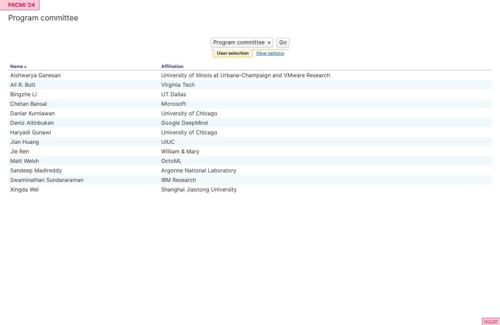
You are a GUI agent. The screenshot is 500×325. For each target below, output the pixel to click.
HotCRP (491, 321)
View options (270, 53)
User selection (233, 53)
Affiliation (172, 66)
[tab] (233, 53)
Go (283, 42)
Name (16, 66)
